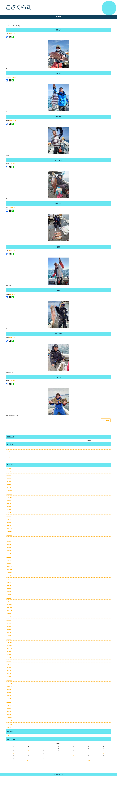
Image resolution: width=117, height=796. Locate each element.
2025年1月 (8, 525)
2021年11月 (9, 645)
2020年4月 (8, 705)
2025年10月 (9, 497)
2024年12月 (9, 528)
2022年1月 (8, 639)
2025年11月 (9, 494)
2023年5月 (8, 588)
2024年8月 (8, 541)
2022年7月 (8, 620)
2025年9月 (8, 500)
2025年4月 (8, 516)
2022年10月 (9, 610)
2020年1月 (8, 714)
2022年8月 (8, 617)
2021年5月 (8, 664)
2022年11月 (9, 607)
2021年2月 (8, 673)
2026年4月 (8, 478)
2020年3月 (8, 708)
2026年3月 (8, 481)
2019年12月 (9, 717)
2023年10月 (9, 572)
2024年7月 (8, 544)
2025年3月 (8, 519)
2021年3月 (8, 670)
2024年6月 (8, 547)
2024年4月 (8, 554)
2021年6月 (8, 661)
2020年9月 (8, 689)
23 (73, 755)
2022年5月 (8, 626)
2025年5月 (8, 513)
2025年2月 (8, 522)
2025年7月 (8, 506)
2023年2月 (8, 598)
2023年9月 (8, 576)
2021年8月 (8, 654)
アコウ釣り (9, 448)
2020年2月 (8, 711)
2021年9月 (8, 651)
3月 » (88, 760)
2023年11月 (9, 569)
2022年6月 (8, 623)
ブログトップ (10, 437)
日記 (7, 735)
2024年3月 (8, 557)
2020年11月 (9, 683)
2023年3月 (8, 594)
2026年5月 (8, 475)
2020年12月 (9, 680)
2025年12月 (9, 491)
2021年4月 (8, 667)
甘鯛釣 (58, 247)
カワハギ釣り (58, 334)
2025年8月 (8, 503)
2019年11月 (9, 721)
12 (13, 753)
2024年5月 (8, 550)
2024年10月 (9, 535)
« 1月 (28, 760)
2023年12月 (9, 566)
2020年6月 (8, 699)
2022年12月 (9, 604)
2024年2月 (8, 560)
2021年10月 (9, 648)
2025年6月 (8, 509)
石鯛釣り (58, 30)
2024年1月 (8, 563)
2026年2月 (8, 484)
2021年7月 (8, 658)
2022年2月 (8, 636)
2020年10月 (9, 686)
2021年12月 (9, 642)
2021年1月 (8, 676)
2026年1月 (8, 487)
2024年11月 (9, 531)
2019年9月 (8, 727)
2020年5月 (8, 702)
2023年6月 (8, 585)
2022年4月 (8, 629)
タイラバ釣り (58, 160)
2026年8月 (8, 468)
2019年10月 (9, 724)
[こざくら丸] (58, 7)
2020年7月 (8, 695)
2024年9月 (8, 538)
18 (103, 753)
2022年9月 (8, 613)
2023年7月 (8, 582)
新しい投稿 (106, 420)
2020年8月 (8, 692)
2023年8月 (8, 579)
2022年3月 (8, 632)
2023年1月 (8, 601)
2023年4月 (8, 591)
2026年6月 (8, 472)
